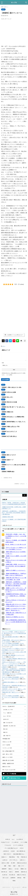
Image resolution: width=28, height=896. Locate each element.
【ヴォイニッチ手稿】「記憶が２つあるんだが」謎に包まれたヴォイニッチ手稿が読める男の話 (14, 633)
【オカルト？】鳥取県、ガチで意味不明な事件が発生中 (14, 520)
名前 (3, 362)
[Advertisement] (14, 30)
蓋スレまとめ (5, 877)
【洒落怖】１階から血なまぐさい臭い (11, 387)
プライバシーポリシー (16, 887)
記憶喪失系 (13, 877)
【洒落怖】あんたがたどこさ (9, 431)
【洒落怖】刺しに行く (7, 397)
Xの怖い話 (7, 839)
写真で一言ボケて (7, 854)
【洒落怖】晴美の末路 (7, 517)
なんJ (13, 839)
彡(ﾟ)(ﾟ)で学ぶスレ (13, 860)
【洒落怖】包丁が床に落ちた (9, 436)
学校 (18, 857)
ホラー (3, 346)
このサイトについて (6, 887)
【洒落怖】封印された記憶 (8, 392)
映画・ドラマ (21, 865)
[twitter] (3, 340)
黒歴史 (14, 880)
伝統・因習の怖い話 (21, 851)
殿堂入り (10, 868)
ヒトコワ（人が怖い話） (18, 845)
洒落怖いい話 (23, 868)
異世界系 (17, 871)
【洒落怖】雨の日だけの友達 (9, 402)
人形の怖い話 (6, 851)
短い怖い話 (4, 874)
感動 (5, 865)
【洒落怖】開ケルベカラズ (8, 455)
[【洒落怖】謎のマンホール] (10, 340)
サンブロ (14, 2)
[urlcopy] (24, 340)
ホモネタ (22, 848)
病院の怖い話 (24, 871)
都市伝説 (19, 877)
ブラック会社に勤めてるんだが (11, 848)
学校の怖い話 (24, 857)
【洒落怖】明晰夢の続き (8, 471)
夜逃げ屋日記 (12, 857)
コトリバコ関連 (23, 842)
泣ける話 (16, 868)
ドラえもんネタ (8, 845)
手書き (9, 865)
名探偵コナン (4, 857)
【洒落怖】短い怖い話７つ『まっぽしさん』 (13, 407)
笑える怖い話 (12, 874)
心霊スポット (22, 860)
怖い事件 (13, 862)
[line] (17, 340)
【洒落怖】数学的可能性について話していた (13, 421)
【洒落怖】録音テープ (7, 460)
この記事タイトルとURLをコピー (14, 335)
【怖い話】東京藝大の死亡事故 (10, 636)
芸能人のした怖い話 (21, 874)
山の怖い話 (5, 860)
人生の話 (13, 851)
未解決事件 (4, 868)
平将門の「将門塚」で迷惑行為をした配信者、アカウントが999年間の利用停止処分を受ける (14, 503)
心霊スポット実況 (5, 862)
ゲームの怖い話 (15, 842)
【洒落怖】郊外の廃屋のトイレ (10, 682)
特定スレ (11, 871)
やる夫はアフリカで (5, 842)
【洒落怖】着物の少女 (7, 412)
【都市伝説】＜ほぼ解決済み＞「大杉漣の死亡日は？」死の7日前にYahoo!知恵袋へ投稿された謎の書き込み (14, 512)
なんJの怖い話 (20, 839)
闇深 (24, 877)
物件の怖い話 (4, 871)
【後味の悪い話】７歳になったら (10, 692)
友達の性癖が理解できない (18, 854)
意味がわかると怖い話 (21, 862)
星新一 (14, 865)
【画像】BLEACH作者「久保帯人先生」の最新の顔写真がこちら (14, 507)
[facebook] (6, 340)
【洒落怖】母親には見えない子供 (10, 426)
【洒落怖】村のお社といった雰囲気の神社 (12, 416)
